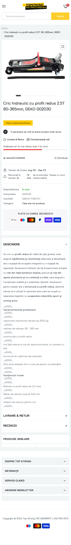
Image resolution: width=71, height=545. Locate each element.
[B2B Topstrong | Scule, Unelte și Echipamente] (35, 6)
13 (52, 96)
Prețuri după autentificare (18, 123)
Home (5, 28)
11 (46, 96)
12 (49, 96)
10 (44, 96)
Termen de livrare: (17, 170)
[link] (62, 524)
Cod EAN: (8, 198)
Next (65, 446)
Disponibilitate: (11, 189)
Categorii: (8, 203)
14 (54, 96)
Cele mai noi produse (33, 203)
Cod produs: (9, 194)
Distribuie (62, 158)
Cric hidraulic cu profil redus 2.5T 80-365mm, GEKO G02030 (34, 106)
